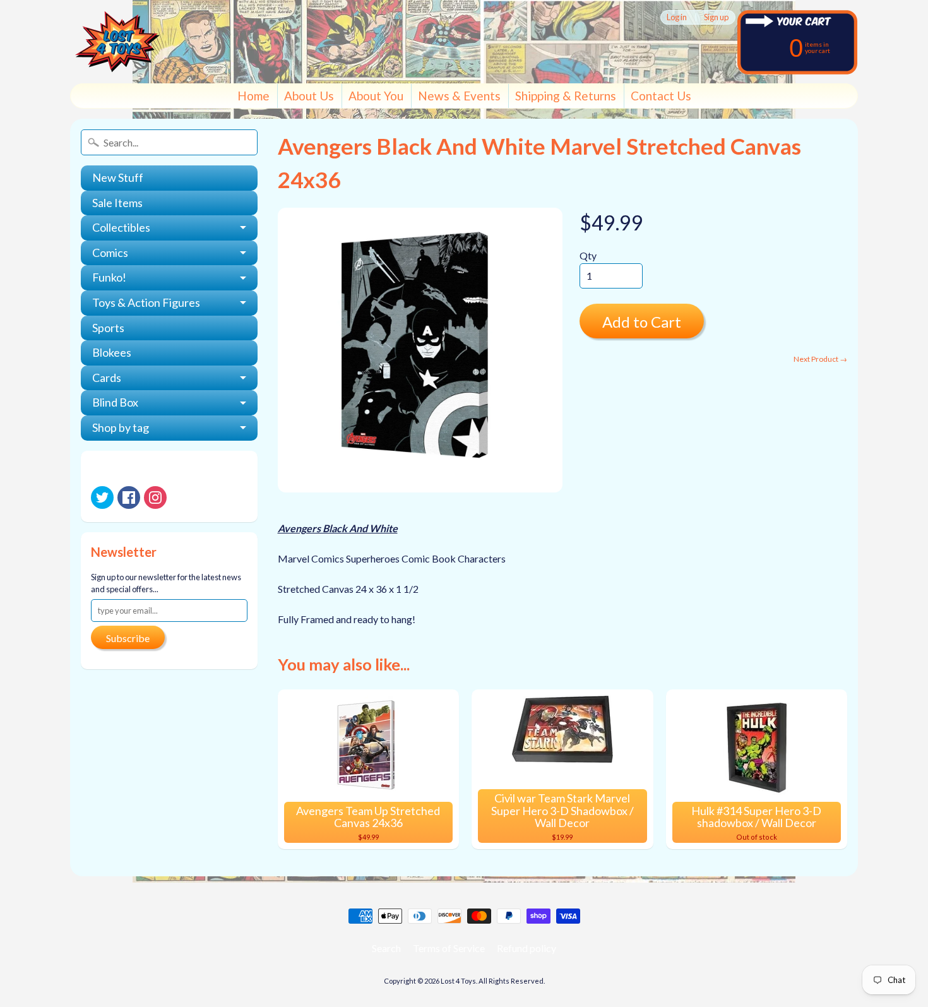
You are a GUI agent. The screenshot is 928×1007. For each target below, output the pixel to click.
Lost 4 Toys (458, 981)
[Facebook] (128, 497)
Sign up (716, 17)
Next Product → (820, 359)
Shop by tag (120, 427)
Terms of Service (449, 948)
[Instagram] (155, 497)
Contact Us (661, 95)
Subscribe (128, 638)
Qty (588, 255)
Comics (110, 252)
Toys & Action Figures (146, 302)
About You (375, 95)
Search (386, 948)
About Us (309, 95)
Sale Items (117, 203)
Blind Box (115, 402)
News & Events (459, 95)
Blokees (111, 352)
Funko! (109, 277)
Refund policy (526, 948)
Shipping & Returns (565, 95)
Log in (677, 17)
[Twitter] (102, 497)
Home (253, 95)
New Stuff (117, 177)
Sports (108, 328)
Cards (106, 377)
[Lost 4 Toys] (117, 41)
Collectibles (121, 227)
